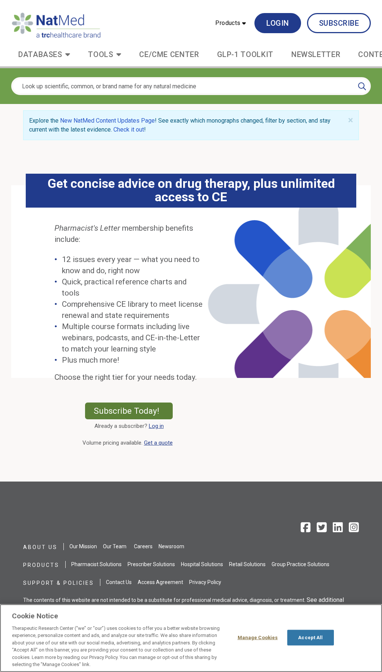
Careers (143, 546)
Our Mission (83, 546)
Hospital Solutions (202, 564)
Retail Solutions (247, 564)
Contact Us (119, 582)
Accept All (310, 637)
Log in (156, 426)
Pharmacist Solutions (96, 564)
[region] (191, 638)
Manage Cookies (258, 637)
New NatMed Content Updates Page (107, 120)
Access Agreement (160, 582)
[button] (230, 23)
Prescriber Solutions (151, 564)
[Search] (362, 86)
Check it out (128, 129)
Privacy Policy (205, 582)
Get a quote (160, 442)
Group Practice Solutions (300, 564)
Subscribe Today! (133, 411)
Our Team (114, 546)
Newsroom (171, 546)
